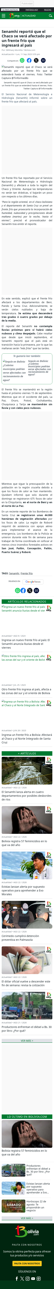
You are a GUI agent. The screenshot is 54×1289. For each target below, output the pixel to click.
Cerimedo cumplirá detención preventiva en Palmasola (20, 938)
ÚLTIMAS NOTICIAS (10, 9)
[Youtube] (33, 1277)
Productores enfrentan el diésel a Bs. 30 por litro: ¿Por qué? (38, 1170)
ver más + (27, 1218)
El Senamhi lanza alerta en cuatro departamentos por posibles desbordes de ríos (26, 795)
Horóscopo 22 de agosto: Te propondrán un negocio (36, 1206)
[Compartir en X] (36, 60)
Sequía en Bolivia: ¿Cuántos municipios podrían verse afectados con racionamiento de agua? (39, 367)
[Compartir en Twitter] (30, 590)
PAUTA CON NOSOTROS (27, 1263)
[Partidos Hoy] (39, 1277)
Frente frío (27, 573)
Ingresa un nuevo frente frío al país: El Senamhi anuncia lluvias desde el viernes (26, 643)
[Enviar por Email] (43, 60)
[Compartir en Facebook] (29, 60)
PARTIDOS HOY (32, 9)
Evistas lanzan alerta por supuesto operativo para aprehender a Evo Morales (38, 1189)
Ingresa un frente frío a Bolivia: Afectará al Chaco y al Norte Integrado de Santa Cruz (27, 738)
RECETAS (47, 9)
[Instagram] (27, 1277)
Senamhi (14, 573)
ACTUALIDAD (29, 15)
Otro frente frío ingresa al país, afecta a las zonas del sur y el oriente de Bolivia (26, 691)
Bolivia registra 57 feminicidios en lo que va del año (24, 1152)
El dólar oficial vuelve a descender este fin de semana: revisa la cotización (26, 983)
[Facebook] (17, 1277)
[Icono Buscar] (50, 15)
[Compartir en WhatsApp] (22, 60)
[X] (22, 1277)
